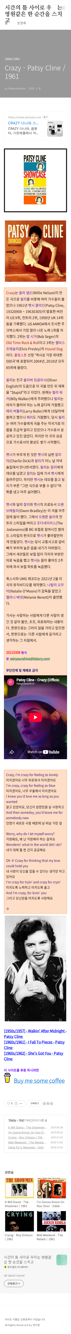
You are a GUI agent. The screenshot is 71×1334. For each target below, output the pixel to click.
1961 (21, 1120)
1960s (12, 1120)
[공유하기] (16, 1104)
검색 (54, 8)
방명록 (21, 23)
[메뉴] (63, 8)
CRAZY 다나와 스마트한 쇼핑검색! (22, 123)
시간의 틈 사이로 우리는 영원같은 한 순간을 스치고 (33, 8)
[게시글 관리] (21, 1104)
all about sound (14, 1275)
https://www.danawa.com (24, 117)
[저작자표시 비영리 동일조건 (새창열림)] (47, 1103)
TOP (63, 1321)
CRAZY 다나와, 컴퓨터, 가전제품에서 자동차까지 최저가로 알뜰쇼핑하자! (23, 130)
